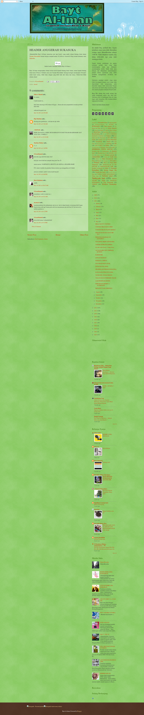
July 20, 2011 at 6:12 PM (40, 211)
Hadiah (108, 141)
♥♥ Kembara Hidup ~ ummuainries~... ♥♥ (100, 545)
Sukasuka (32, 58)
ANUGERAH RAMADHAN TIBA (108, 660)
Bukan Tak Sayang (99, 504)
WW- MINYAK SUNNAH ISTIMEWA (107, 647)
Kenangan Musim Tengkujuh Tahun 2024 (107, 492)
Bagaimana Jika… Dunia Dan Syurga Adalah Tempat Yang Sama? (103, 367)
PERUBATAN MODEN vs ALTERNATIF (102, 284)
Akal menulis (108, 126)
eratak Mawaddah (35, 56)
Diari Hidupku (98, 461)
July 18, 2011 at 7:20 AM (41, 124)
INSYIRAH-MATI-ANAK (102, 263)
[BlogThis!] (53, 82)
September (99, 295)
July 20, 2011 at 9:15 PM (40, 222)
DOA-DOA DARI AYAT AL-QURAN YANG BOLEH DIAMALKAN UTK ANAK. (109, 527)
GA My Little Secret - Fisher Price (104, 247)
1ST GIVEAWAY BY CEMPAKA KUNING (104, 251)
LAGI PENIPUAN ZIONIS (102, 281)
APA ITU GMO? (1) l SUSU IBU (108, 600)
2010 (95, 198)
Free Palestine (112, 139)
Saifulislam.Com (99, 398)
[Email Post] (47, 81)
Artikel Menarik (112, 128)
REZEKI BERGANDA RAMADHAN (106, 572)
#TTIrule (111, 124)
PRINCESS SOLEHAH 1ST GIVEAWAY (103, 238)
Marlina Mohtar (38, 143)
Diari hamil (103, 137)
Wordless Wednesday (109, 184)
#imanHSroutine (102, 122)
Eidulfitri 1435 (101, 139)
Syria (93, 174)
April (97, 212)
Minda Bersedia (104, 562)
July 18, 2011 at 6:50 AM (41, 113)
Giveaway (99, 141)
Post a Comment (36, 226)
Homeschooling (100, 143)
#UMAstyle (96, 126)
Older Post (84, 235)
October (98, 298)
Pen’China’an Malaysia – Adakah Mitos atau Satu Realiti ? (103, 419)
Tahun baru (95, 176)
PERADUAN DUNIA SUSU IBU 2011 (104, 233)
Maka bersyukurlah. (107, 159)
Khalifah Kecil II (102, 153)
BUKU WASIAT (104, 622)
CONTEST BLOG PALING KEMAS (105, 230)
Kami (107, 145)
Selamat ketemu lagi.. (100, 539)
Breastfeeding (96, 134)
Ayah (106, 130)
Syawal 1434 (112, 172)
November (99, 301)
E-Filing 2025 (106, 462)
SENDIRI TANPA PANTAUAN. (107, 435)
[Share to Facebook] (57, 82)
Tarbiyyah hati (98, 178)
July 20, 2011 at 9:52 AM (41, 196)
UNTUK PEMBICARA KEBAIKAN (106, 586)
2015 (95, 317)
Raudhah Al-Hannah (97, 168)
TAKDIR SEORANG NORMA (103, 244)
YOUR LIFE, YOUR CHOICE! (103, 275)
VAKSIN (94, 184)
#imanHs (94, 122)
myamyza (37, 202)
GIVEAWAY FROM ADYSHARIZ (104, 242)
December (99, 304)
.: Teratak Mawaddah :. (101, 489)
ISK (115, 143)
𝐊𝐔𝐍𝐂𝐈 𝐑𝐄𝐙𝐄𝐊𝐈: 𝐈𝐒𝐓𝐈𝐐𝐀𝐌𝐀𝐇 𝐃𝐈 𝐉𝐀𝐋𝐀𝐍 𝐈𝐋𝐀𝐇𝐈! (107, 478)
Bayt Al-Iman (113, 130)
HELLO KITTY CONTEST (102, 224)
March (98, 209)
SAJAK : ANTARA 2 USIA (108, 386)
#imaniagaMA (113, 122)
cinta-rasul (97, 433)
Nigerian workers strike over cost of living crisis (103, 410)
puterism (96, 509)
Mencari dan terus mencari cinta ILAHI (103, 383)
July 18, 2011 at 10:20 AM (41, 137)
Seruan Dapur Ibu (110, 170)
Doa (109, 138)
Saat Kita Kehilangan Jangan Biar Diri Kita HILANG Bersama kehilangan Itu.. (104, 548)
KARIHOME (99, 255)
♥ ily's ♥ (96, 447)
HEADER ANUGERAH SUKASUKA (105, 269)
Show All (115, 424)
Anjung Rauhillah (99, 538)
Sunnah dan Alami (100, 172)
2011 (95, 201)
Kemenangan (105, 151)
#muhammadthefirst (99, 124)
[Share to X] (55, 82)
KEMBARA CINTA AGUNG (102, 149)
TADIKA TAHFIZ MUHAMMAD (106, 174)
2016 (95, 320)
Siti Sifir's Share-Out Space (102, 475)
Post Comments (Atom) (41, 239)
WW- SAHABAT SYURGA (107, 612)
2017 (95, 323)
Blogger (79, 711)
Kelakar (113, 147)
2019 (95, 329)
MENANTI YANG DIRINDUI (103, 288)
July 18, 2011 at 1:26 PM (40, 148)
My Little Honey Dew (100, 523)
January (98, 203)
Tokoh (103, 180)
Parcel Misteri (106, 448)
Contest (108, 136)
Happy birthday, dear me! (108, 512)
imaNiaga (109, 143)
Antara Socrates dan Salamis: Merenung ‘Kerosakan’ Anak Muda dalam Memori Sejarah (103, 401)
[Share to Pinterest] (59, 82)
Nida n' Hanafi (38, 94)
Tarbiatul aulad (107, 176)
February (98, 206)
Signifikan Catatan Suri (101, 503)
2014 (95, 314)
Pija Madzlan (38, 119)
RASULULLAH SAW (107, 166)
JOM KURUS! (99, 145)
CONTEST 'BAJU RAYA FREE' (104, 227)
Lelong (105, 157)
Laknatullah (96, 157)
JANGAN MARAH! (100, 258)
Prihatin (96, 162)
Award (35, 84)
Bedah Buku (97, 132)
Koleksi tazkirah (109, 155)
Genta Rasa (97, 408)
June (97, 218)
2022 (95, 332)
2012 (95, 308)
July (97, 221)
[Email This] (51, 82)
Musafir (99, 161)
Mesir (93, 161)
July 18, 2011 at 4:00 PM (40, 174)
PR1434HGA (113, 161)
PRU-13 (105, 162)
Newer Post (31, 235)
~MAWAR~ (37, 130)
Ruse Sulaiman (38, 180)
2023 (95, 335)
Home (58, 235)
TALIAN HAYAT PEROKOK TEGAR (105, 278)
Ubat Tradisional (108, 182)
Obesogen (105, 161)
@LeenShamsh (38, 154)
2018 (95, 326)
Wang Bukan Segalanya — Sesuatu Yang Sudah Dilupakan (109, 371)
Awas (101, 130)
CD (103, 134)
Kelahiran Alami (105, 147)
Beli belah (106, 132)
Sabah (106, 168)
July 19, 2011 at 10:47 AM (41, 185)
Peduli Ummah (98, 417)
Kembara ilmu (96, 151)
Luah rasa (113, 157)
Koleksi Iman (99, 155)
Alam (104, 128)
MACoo (97, 159)
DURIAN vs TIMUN (101, 260)
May (97, 215)
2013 (95, 311)
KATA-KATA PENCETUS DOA (104, 272)
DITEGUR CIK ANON (101, 266)
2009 (95, 195)
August (98, 292)
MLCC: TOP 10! (104, 634)
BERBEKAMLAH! (105, 673)
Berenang (113, 132)
